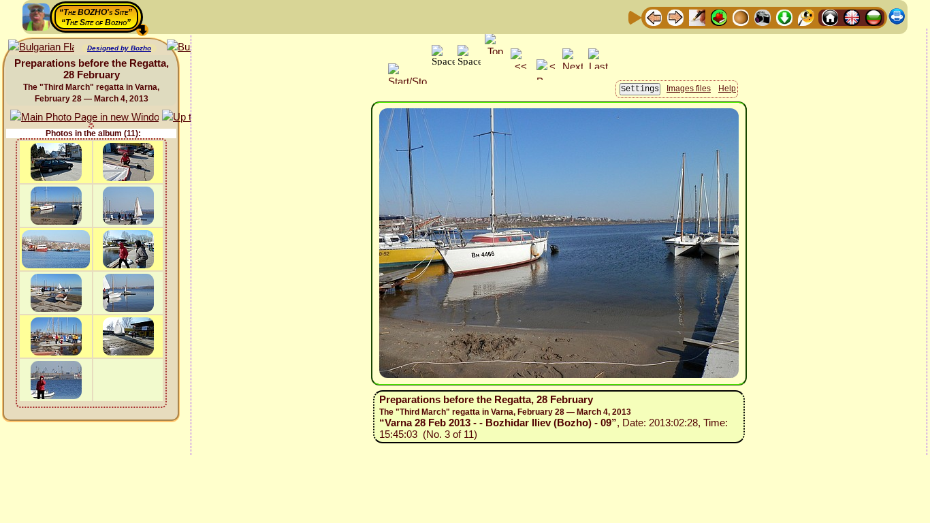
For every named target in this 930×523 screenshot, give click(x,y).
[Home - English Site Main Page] (852, 16)
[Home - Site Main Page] (830, 16)
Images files (689, 88)
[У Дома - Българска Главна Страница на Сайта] (873, 16)
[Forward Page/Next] (675, 16)
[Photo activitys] (762, 16)
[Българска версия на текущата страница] (41, 47)
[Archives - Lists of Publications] (697, 16)
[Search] (806, 16)
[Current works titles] (741, 16)
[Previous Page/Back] (653, 16)
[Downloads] (784, 16)
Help (727, 88)
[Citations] (719, 16)
